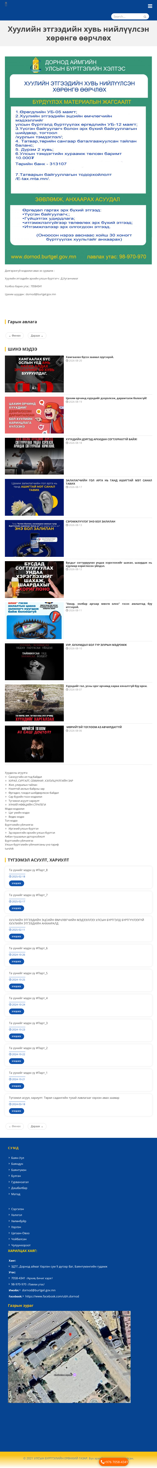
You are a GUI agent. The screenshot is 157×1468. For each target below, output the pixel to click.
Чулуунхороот (21, 1245)
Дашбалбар (19, 1188)
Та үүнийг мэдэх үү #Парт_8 (28, 870)
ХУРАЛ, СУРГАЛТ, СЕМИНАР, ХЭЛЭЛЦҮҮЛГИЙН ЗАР (41, 780)
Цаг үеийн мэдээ (19, 812)
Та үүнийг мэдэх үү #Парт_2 (28, 1048)
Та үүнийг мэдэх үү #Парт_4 (28, 998)
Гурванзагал (20, 1182)
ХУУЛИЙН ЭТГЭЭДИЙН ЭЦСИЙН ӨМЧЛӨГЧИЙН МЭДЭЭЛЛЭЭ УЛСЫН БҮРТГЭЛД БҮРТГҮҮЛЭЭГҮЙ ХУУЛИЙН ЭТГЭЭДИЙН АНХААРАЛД (76, 921)
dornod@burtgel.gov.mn (39, 1290)
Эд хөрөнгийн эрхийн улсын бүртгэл (32, 832)
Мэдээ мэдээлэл (14, 809)
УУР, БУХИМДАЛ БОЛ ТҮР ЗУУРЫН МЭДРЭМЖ (96, 645)
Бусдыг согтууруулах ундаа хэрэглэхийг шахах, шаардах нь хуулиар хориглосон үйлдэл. (109, 564)
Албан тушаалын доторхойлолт (25, 836)
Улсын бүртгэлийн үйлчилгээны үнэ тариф (32, 844)
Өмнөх (15, 335)
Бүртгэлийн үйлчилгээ (19, 824)
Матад (15, 1194)
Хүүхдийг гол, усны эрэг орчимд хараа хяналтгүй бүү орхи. (106, 686)
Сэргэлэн (17, 1209)
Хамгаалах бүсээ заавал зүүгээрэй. (90, 357)
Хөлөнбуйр (18, 1221)
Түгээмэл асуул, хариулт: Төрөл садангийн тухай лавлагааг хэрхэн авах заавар (64, 1098)
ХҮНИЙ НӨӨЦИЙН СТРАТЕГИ (27, 804)
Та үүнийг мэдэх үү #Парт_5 (28, 973)
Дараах (37, 335)
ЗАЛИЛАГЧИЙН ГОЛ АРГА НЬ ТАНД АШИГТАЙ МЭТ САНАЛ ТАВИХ (109, 481)
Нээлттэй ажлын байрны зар (27, 788)
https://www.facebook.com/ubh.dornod (52, 1296)
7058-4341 (18, 1278)
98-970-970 (18, 1284)
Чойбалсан (19, 1239)
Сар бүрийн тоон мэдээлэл (25, 796)
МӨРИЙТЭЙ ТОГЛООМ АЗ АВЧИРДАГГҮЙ (94, 727)
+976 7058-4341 (116, 1462)
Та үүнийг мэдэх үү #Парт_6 (28, 948)
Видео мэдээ (16, 816)
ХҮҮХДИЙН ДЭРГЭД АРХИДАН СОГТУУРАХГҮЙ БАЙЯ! (101, 439)
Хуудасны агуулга (16, 773)
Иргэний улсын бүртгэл (23, 828)
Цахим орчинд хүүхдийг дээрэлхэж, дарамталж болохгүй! (106, 398)
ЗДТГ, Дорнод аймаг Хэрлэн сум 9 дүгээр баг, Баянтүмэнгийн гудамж (59, 1266)
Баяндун (17, 1164)
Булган (16, 1176)
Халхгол (16, 1215)
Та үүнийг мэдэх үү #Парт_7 (28, 895)
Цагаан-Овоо (20, 1233)
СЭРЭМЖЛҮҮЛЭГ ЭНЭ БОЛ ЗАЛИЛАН (90, 521)
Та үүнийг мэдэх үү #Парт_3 (28, 1023)
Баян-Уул (17, 1158)
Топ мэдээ (11, 820)
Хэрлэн (16, 1227)
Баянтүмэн (18, 1170)
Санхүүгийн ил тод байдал (25, 777)
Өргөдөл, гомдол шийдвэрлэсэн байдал (34, 793)
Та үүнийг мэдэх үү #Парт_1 (28, 1073)
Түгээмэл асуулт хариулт (24, 801)
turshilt (9, 848)
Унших (16, 883)
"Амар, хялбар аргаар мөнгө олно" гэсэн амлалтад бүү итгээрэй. (109, 605)
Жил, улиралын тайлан (23, 785)
